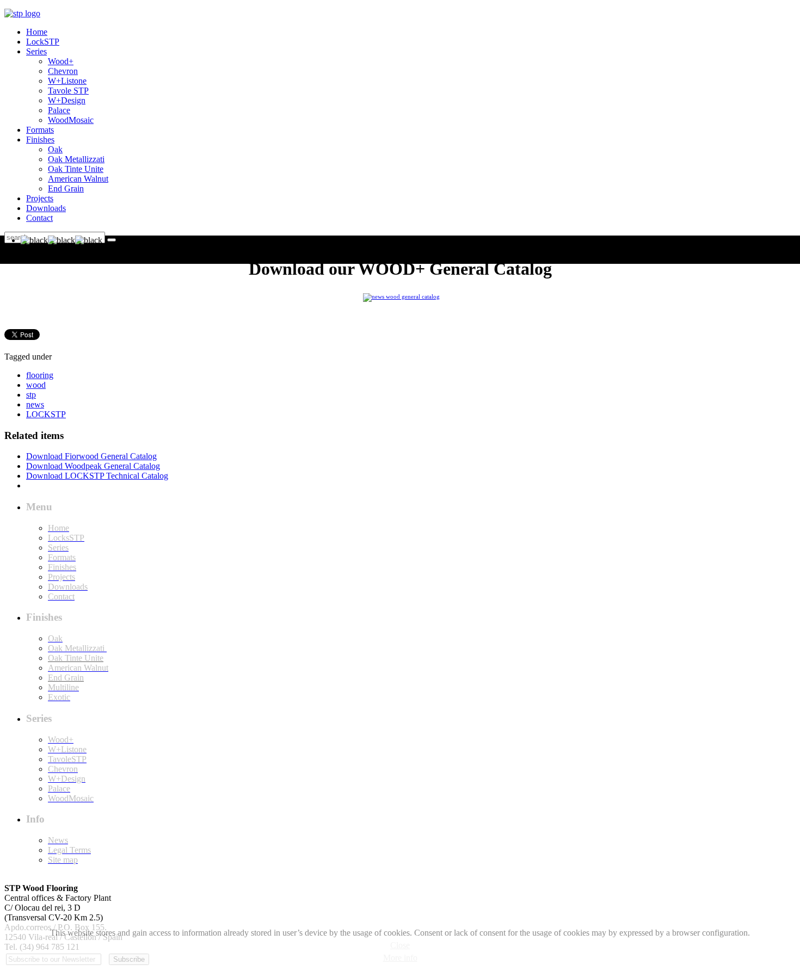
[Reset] (111, 240)
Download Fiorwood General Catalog (91, 456)
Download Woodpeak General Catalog (93, 466)
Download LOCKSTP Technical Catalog (97, 475)
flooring (39, 375)
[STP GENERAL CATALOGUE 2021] (401, 295)
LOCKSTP (46, 414)
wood (36, 384)
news (35, 404)
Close (400, 945)
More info (400, 957)
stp (31, 394)
